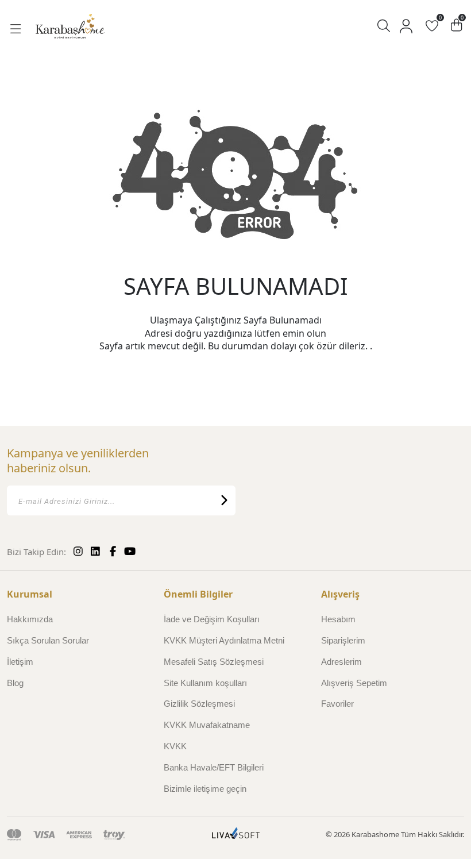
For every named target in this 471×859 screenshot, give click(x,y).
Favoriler (337, 703)
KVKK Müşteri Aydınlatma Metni (224, 640)
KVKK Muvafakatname (207, 725)
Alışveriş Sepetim (354, 683)
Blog (15, 683)
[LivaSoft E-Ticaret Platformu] (236, 834)
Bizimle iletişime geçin (205, 788)
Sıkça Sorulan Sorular (48, 640)
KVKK (175, 746)
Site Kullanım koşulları (205, 683)
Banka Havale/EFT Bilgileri (214, 767)
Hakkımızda (30, 619)
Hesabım (338, 619)
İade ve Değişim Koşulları (212, 619)
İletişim (20, 662)
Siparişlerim (343, 640)
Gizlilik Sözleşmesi (199, 703)
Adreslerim (341, 662)
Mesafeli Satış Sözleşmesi (214, 662)
